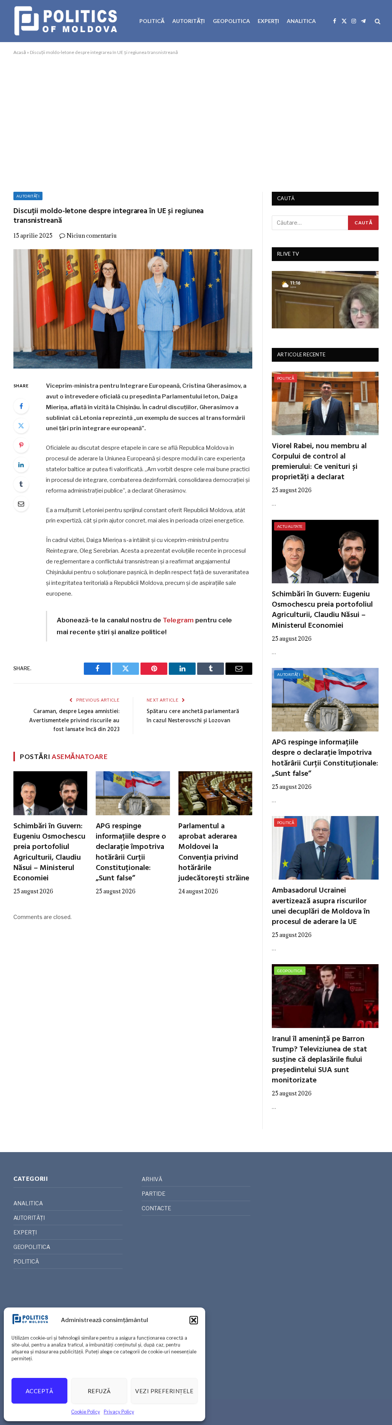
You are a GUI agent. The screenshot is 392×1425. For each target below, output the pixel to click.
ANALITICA (301, 21)
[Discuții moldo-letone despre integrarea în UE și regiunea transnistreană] (132, 309)
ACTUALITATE (289, 526)
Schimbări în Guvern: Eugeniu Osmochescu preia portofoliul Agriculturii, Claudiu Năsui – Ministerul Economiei (49, 852)
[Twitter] (21, 425)
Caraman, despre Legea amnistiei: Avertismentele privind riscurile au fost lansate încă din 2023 (74, 720)
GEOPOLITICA (231, 21)
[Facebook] (21, 406)
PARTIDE (153, 1193)
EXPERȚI (268, 21)
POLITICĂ (152, 21)
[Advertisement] (196, 122)
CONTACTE (156, 1208)
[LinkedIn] (21, 464)
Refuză (99, 1390)
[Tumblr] (21, 484)
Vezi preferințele (164, 1390)
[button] (194, 1320)
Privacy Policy (119, 1412)
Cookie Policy (85, 1412)
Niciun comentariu (92, 235)
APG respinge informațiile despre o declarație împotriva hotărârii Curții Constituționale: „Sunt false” (131, 852)
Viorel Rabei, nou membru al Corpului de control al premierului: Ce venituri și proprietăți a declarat (319, 462)
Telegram (178, 620)
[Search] (377, 21)
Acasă (19, 52)
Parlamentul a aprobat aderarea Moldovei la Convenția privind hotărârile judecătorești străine (213, 852)
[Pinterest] (21, 445)
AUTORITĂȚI (188, 21)
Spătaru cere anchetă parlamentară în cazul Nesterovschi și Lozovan (193, 716)
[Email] (21, 503)
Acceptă (39, 1390)
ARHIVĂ (152, 1179)
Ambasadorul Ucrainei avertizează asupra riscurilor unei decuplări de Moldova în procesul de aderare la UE (321, 906)
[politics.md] (66, 21)
